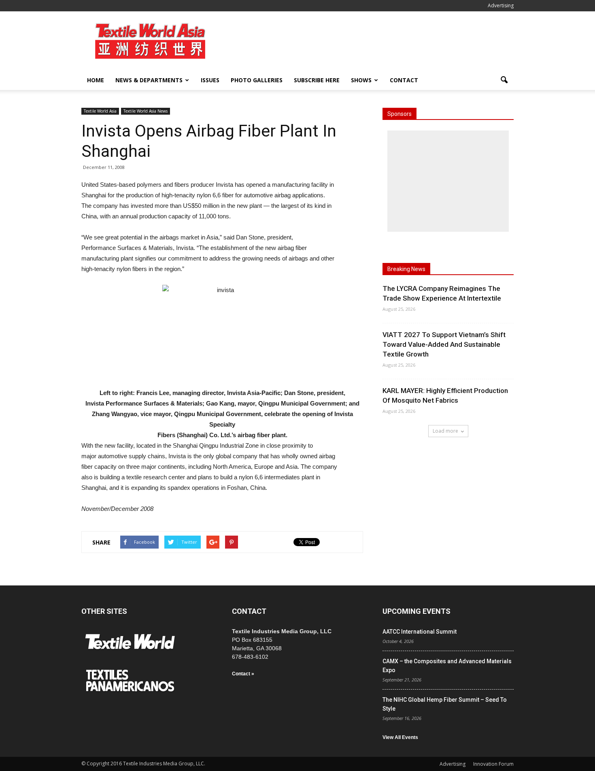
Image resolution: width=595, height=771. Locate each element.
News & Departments (149, 80)
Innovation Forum (493, 763)
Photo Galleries (257, 80)
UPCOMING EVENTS (416, 611)
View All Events (400, 737)
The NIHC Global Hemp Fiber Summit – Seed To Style (444, 704)
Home (95, 80)
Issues (210, 80)
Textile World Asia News (145, 111)
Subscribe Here (317, 80)
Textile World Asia (100, 111)
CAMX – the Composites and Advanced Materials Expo (447, 665)
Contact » (243, 674)
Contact (404, 80)
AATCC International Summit (419, 631)
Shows (361, 80)
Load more (445, 430)
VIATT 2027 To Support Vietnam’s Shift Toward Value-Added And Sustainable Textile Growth (444, 344)
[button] (504, 80)
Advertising (501, 5)
